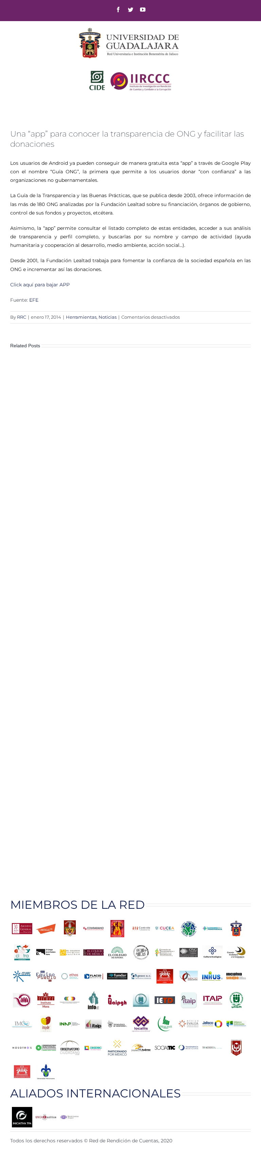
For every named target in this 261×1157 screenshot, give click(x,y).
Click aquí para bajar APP (40, 285)
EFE (33, 300)
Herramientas (81, 317)
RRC (21, 317)
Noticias (108, 317)
